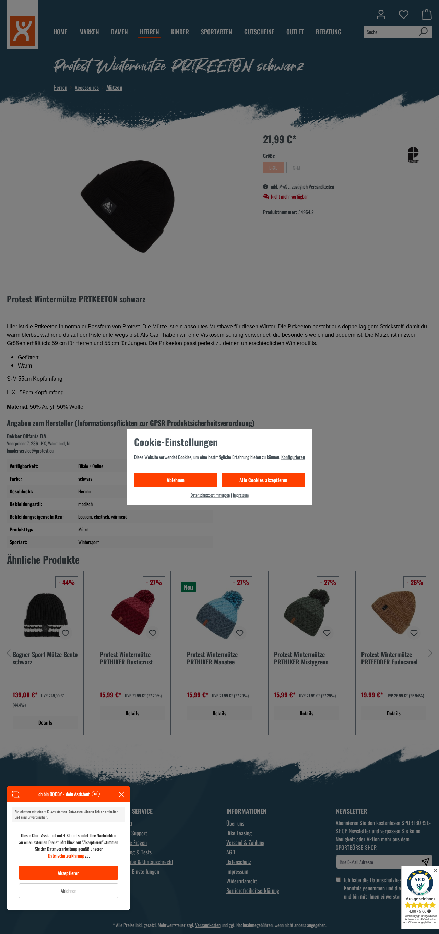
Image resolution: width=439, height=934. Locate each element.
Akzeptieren (69, 872)
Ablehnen (68, 890)
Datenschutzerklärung (66, 855)
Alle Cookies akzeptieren (263, 479)
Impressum (241, 495)
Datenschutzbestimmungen (210, 495)
